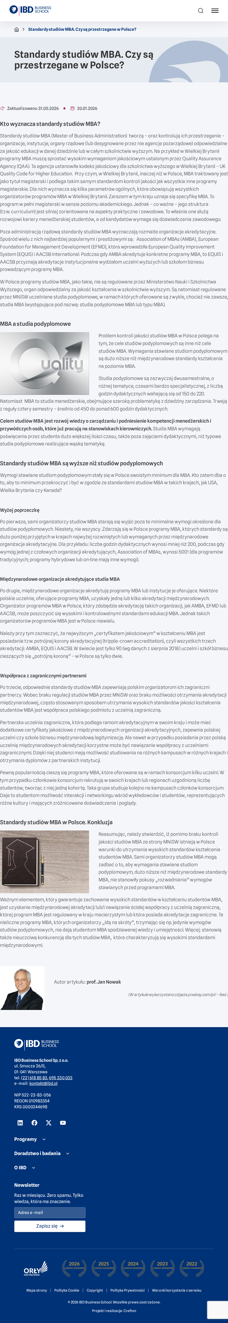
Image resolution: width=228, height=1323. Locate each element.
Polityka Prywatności (127, 1290)
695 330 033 (60, 1077)
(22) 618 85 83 (34, 1077)
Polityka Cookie (66, 1290)
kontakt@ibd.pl (43, 1083)
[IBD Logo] (30, 10)
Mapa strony (36, 1290)
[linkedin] (20, 1123)
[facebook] (34, 1123)
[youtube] (63, 1123)
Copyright (95, 1290)
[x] (49, 1123)
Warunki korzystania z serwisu (177, 1290)
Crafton (130, 1310)
